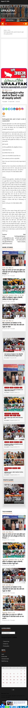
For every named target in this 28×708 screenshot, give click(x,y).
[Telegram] (9, 108)
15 (21, 676)
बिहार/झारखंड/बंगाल (11, 295)
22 (21, 679)
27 (14, 682)
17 (3, 679)
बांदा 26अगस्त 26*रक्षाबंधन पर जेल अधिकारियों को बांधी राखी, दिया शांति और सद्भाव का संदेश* (13, 325)
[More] (4, 112)
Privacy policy (6, 646)
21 (17, 679)
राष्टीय (20, 295)
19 (10, 679)
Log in (3, 654)
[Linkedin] (14, 108)
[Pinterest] (17, 108)
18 (6, 679)
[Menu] (5, 24)
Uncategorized (5, 295)
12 (10, 676)
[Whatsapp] (6, 108)
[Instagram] (22, 108)
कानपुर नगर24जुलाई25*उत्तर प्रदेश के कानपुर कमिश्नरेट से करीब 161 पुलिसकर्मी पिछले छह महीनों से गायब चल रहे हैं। (8, 239)
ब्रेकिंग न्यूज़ (10, 267)
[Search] (23, 24)
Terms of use (6, 641)
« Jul (13, 689)
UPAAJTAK (8, 10)
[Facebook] (4, 108)
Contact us (5, 643)
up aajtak (5, 101)
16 (24, 676)
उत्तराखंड (7, 267)
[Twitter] (11, 108)
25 (6, 682)
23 (24, 679)
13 (14, 676)
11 (6, 676)
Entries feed (4, 656)
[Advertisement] (14, 53)
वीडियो (23, 295)
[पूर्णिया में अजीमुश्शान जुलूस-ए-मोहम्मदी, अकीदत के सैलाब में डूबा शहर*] (14, 286)
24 (3, 682)
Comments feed (5, 658)
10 (3, 676)
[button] (5, 24)
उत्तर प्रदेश (3, 267)
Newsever (20, 702)
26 (10, 682)
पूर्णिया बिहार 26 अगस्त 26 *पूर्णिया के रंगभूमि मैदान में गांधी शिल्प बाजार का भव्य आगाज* (13, 499)
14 (17, 676)
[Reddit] (19, 108)
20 (14, 679)
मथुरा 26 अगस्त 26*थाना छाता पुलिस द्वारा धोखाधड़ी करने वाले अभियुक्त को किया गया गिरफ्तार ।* (13, 272)
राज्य (12, 267)
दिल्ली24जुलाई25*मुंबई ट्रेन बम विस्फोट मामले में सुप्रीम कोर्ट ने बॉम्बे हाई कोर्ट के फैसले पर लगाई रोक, (20, 238)
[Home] (2, 24)
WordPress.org (5, 661)
